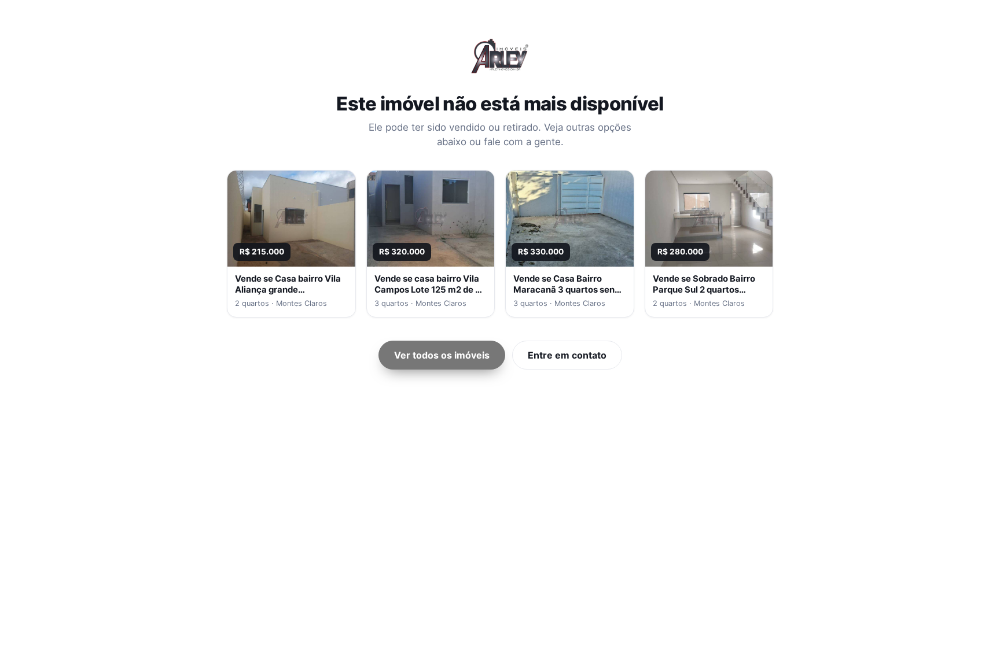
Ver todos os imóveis (442, 355)
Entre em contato (567, 355)
